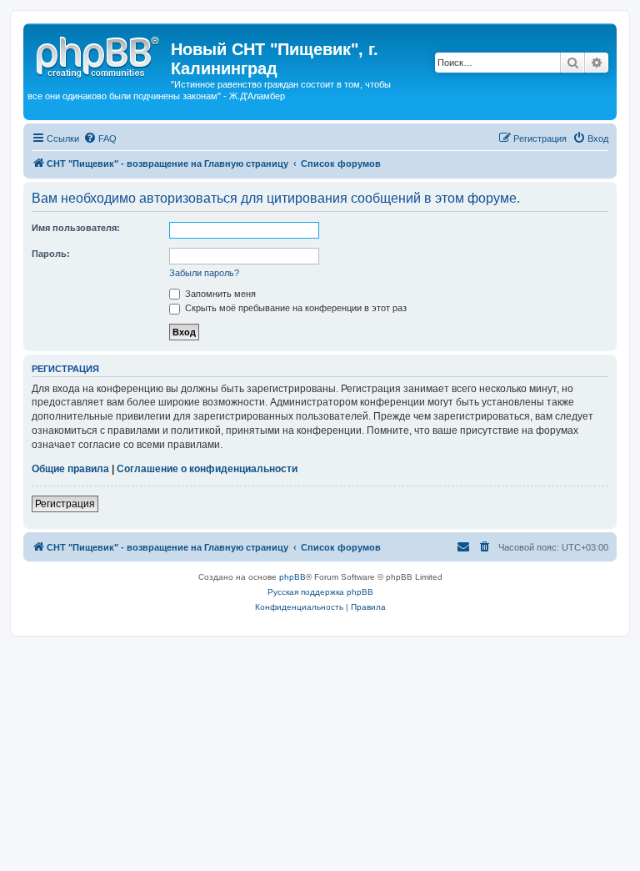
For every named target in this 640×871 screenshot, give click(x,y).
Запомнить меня (219, 294)
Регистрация (65, 504)
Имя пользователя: (76, 228)
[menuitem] (100, 138)
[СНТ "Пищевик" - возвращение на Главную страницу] (99, 54)
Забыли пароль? (204, 273)
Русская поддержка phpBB (320, 592)
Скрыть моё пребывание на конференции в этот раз (294, 308)
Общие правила (70, 469)
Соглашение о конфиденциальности (207, 469)
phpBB (292, 577)
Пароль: (51, 254)
